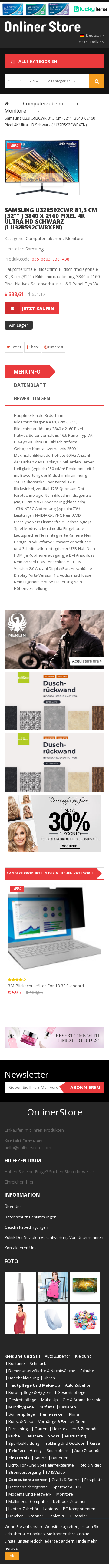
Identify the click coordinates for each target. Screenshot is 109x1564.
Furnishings (19, 1429)
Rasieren (67, 1407)
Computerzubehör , (45, 238)
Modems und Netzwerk (29, 1494)
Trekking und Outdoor (64, 1443)
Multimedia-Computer (28, 1501)
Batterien (59, 1458)
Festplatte (93, 1480)
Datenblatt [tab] (30, 385)
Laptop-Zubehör (23, 1509)
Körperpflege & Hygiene (30, 1392)
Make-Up (49, 1400)
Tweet (15, 347)
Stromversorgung (24, 1472)
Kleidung (83, 1356)
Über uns (13, 1206)
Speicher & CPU (67, 1487)
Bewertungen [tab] (32, 398)
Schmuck (38, 1363)
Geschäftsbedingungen (26, 1227)
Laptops (50, 1509)
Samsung (34, 249)
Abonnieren (85, 1087)
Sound (41, 1458)
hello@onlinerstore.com (28, 1148)
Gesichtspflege (71, 1392)
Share (33, 347)
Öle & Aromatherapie (82, 1400)
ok (12, 1556)
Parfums (46, 1407)
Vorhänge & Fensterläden (61, 1422)
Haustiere (34, 1436)
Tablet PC (56, 1516)
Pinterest (55, 347)
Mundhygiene (21, 1407)
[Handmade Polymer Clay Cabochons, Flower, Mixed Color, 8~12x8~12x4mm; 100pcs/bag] (85, 1318)
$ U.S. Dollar (90, 41)
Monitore (74, 238)
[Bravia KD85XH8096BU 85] (85, 1286)
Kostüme (16, 1363)
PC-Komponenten (79, 1509)
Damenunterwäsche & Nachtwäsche (41, 1371)
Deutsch (93, 35)
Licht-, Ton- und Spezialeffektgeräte (41, 1465)
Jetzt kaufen (38, 308)
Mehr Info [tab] (27, 371)
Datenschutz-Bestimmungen (31, 1217)
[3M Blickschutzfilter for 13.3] (54, 928)
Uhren (49, 1378)
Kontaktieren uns (21, 1247)
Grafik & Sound (65, 1480)
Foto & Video (90, 1465)
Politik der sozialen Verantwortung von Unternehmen (54, 1237)
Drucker (15, 1516)
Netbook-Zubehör (69, 1501)
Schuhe (87, 1371)
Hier (30, 1182)
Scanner (35, 1516)
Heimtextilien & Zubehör (74, 1429)
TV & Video (55, 1472)
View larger (40, 179)
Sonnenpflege (21, 1414)
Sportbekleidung (23, 1443)
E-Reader (78, 1516)
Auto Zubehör (57, 1356)
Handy (36, 1451)
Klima (74, 1414)
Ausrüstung (75, 1436)
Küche (14, 1436)
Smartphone (58, 1451)
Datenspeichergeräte (28, 1487)
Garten (41, 1429)
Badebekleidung (23, 1378)
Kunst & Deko (20, 1422)
